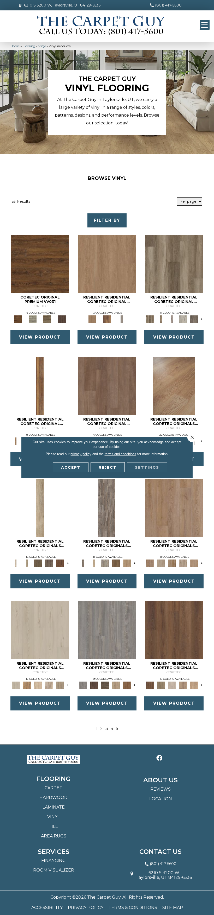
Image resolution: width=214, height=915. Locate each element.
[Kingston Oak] (183, 563)
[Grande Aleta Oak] (174, 629)
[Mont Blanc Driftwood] (32, 319)
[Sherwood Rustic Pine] (47, 319)
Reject (108, 467)
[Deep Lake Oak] (183, 319)
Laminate (54, 807)
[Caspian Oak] (172, 319)
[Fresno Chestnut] (194, 319)
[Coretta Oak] (27, 685)
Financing (53, 860)
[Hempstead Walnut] (94, 685)
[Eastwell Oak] (49, 563)
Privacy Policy (85, 908)
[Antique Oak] (174, 386)
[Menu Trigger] (204, 25)
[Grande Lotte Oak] (194, 685)
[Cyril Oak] (38, 685)
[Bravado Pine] (107, 629)
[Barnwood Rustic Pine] (40, 264)
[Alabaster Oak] (40, 507)
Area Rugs (53, 836)
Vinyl (42, 46)
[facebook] (159, 758)
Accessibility (47, 908)
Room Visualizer (53, 870)
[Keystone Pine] (105, 685)
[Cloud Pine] (40, 629)
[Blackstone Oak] (27, 563)
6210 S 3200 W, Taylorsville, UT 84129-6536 (62, 5)
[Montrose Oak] (107, 319)
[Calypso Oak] (127, 563)
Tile (53, 826)
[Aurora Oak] (94, 563)
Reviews (160, 789)
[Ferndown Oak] (161, 563)
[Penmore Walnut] (127, 685)
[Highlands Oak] (107, 264)
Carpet (53, 787)
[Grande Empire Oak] (172, 685)
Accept (70, 467)
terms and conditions (120, 454)
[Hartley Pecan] (172, 563)
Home (15, 46)
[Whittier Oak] (121, 319)
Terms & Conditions (133, 908)
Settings (147, 467)
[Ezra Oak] (49, 685)
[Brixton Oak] (38, 563)
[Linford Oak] (194, 563)
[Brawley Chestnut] (161, 319)
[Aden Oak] (106, 507)
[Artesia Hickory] (174, 264)
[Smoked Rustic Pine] (61, 319)
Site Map (172, 908)
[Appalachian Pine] (40, 386)
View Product (40, 337)
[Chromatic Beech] (107, 386)
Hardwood (53, 797)
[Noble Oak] (116, 685)
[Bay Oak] (116, 563)
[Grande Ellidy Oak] (161, 685)
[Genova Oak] (60, 685)
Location (160, 798)
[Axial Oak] (105, 563)
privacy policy (80, 454)
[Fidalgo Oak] (60, 563)
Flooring (29, 46)
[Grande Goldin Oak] (183, 685)
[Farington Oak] (174, 507)
